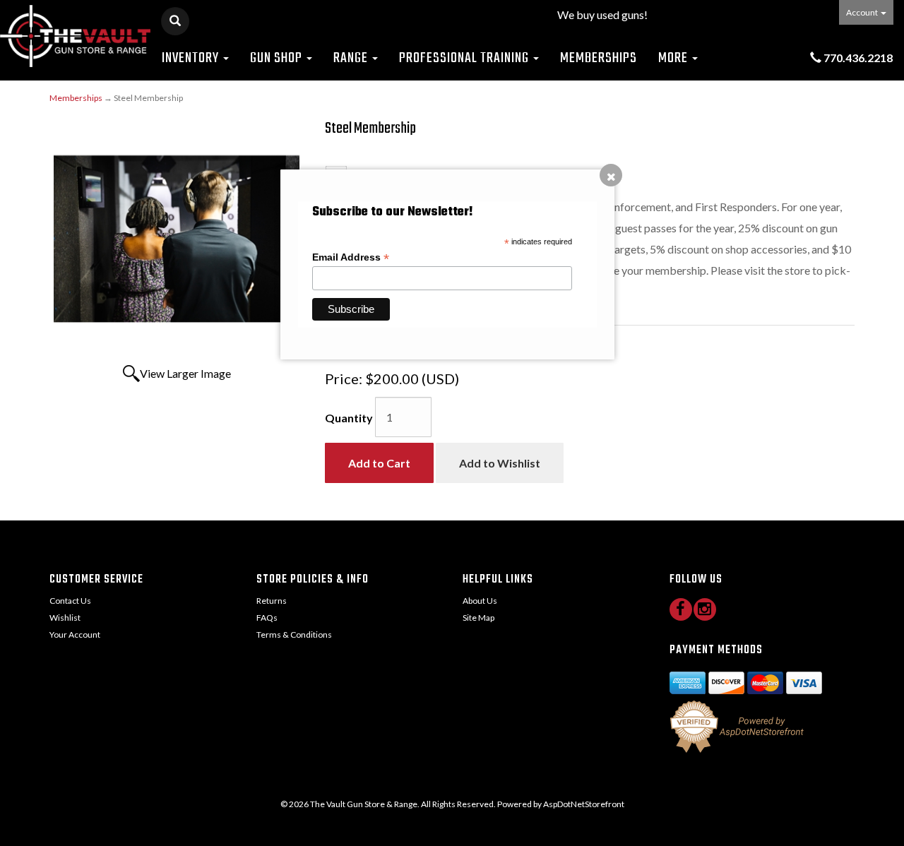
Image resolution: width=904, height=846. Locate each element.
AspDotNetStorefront (583, 804)
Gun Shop (277, 58)
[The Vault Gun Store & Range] (75, 36)
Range (352, 58)
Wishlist (65, 617)
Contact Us (70, 600)
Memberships (598, 58)
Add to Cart (379, 463)
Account (862, 12)
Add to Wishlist (499, 463)
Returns (271, 600)
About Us (480, 600)
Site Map (478, 617)
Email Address (350, 257)
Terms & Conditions (294, 634)
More (674, 58)
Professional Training (465, 58)
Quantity (349, 417)
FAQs (267, 617)
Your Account (74, 634)
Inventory (192, 58)
